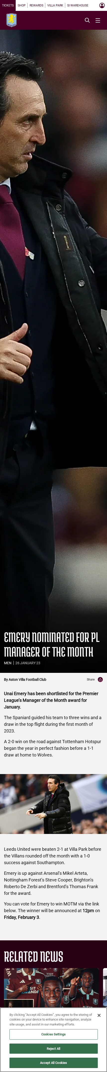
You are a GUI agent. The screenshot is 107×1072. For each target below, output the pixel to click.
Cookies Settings (53, 1034)
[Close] (99, 1015)
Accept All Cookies (53, 1063)
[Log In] (102, 5)
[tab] (8, 5)
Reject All (53, 1048)
